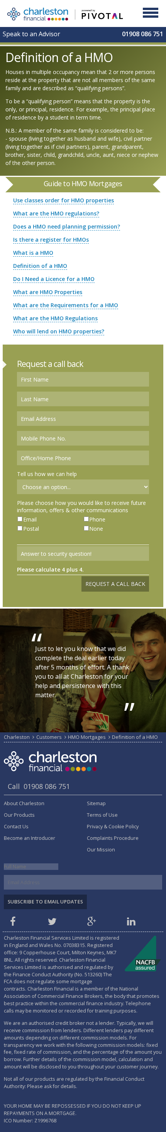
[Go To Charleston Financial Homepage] (65, 13)
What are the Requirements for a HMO (65, 305)
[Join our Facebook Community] (14, 923)
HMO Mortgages (87, 736)
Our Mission (101, 849)
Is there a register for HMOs (51, 239)
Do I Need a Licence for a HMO (54, 279)
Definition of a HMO (40, 265)
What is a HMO (33, 252)
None (96, 528)
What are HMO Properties (47, 292)
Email (30, 519)
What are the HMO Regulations (55, 318)
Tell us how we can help (47, 474)
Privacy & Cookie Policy (113, 826)
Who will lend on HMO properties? (58, 331)
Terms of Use (102, 815)
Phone (97, 519)
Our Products (19, 815)
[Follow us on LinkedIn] (132, 923)
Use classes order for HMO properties (63, 200)
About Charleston (24, 803)
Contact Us (16, 826)
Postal (31, 528)
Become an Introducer (29, 838)
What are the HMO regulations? (56, 213)
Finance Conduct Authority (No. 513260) (57, 974)
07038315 (74, 945)
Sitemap (96, 803)
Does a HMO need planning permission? (66, 226)
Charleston (17, 736)
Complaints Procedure (113, 838)
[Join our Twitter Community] (53, 923)
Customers (49, 736)
